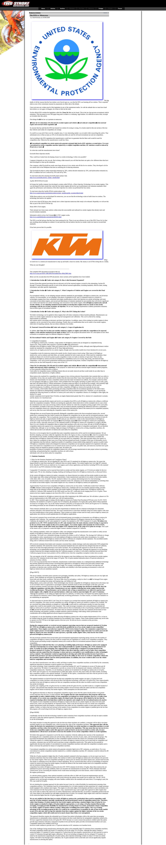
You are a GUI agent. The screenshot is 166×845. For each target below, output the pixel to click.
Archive (62, 8)
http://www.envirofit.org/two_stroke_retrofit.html (45, 177)
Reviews (72, 8)
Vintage (101, 8)
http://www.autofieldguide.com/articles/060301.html (45, 217)
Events (110, 8)
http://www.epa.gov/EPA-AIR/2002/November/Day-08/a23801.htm (50, 273)
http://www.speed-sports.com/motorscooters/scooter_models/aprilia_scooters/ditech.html (56, 193)
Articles (53, 8)
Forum (120, 8)
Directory (91, 8)
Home (43, 8)
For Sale (81, 8)
